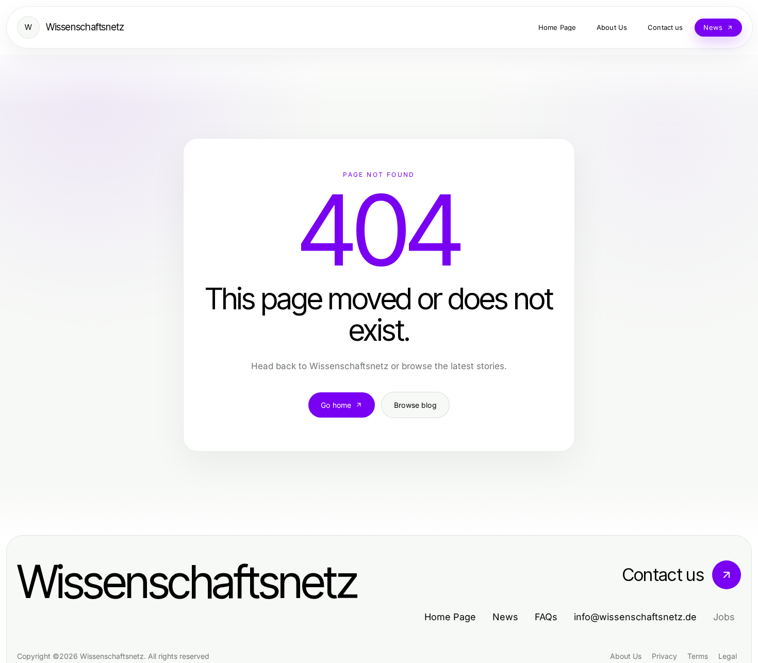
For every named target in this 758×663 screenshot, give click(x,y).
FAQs (546, 616)
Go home (336, 405)
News (505, 616)
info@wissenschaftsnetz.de (635, 616)
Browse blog (415, 405)
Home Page (450, 616)
